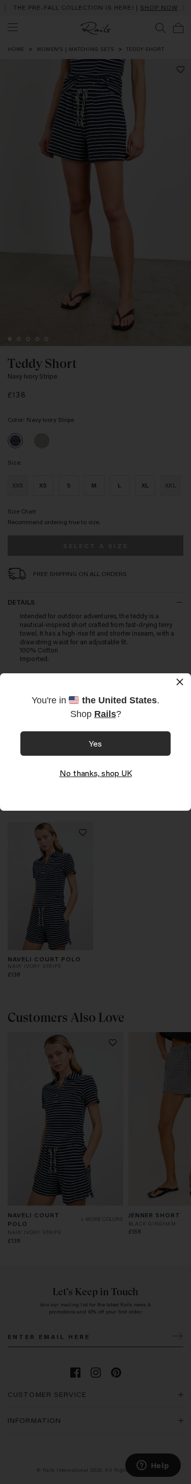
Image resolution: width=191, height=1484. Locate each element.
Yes (95, 743)
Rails (105, 714)
